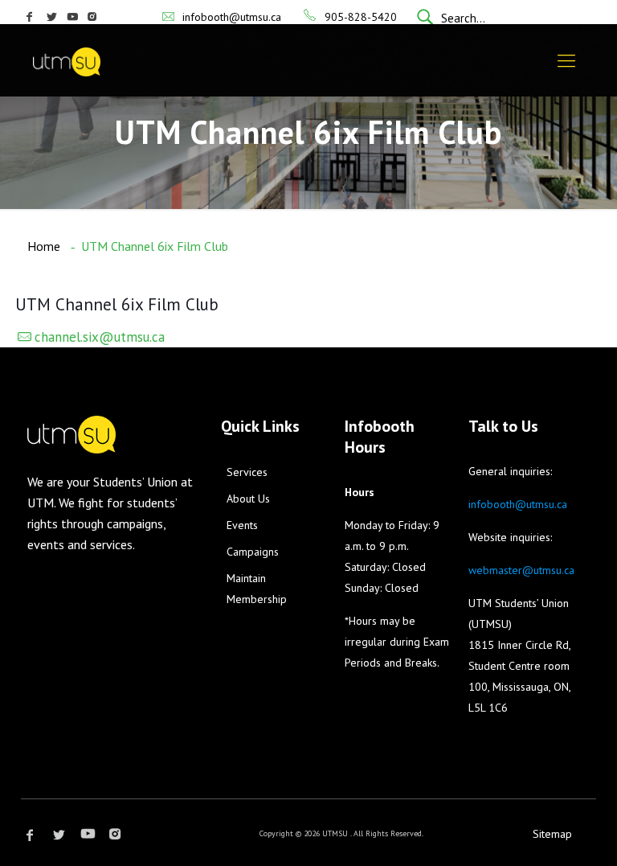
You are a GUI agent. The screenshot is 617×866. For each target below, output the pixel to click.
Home (43, 246)
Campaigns (253, 551)
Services (247, 472)
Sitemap (552, 834)
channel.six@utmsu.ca (100, 337)
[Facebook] (29, 17)
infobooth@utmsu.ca (231, 17)
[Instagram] (92, 17)
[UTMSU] (89, 60)
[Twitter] (52, 17)
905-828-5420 (361, 17)
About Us (248, 498)
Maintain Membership (257, 588)
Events (242, 525)
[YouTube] (73, 17)
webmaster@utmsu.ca (521, 570)
